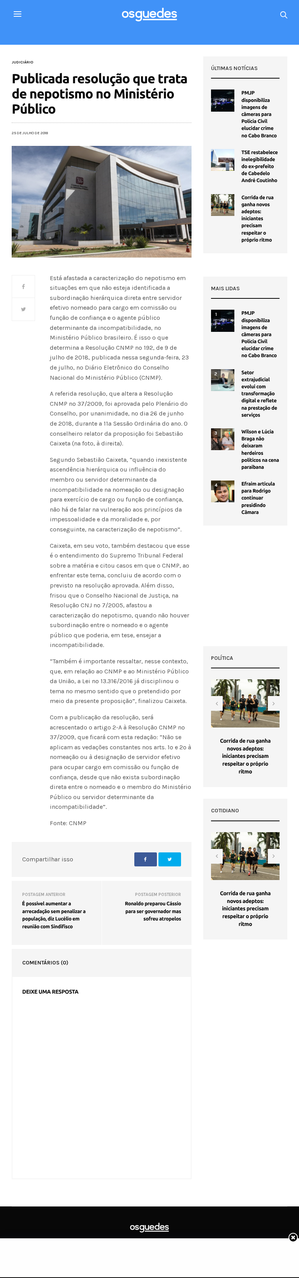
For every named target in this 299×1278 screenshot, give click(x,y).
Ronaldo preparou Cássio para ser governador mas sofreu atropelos (153, 911)
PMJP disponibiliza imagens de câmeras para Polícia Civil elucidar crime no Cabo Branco (259, 114)
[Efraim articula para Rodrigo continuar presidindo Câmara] (222, 491)
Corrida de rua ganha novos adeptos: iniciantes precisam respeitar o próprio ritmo (257, 219)
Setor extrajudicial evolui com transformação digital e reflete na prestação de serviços (259, 394)
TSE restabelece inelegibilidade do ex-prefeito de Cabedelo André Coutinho (259, 167)
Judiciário (22, 62)
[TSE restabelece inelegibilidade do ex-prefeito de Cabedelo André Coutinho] (222, 160)
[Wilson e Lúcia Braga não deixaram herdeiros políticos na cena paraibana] (222, 439)
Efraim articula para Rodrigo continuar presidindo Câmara (258, 498)
